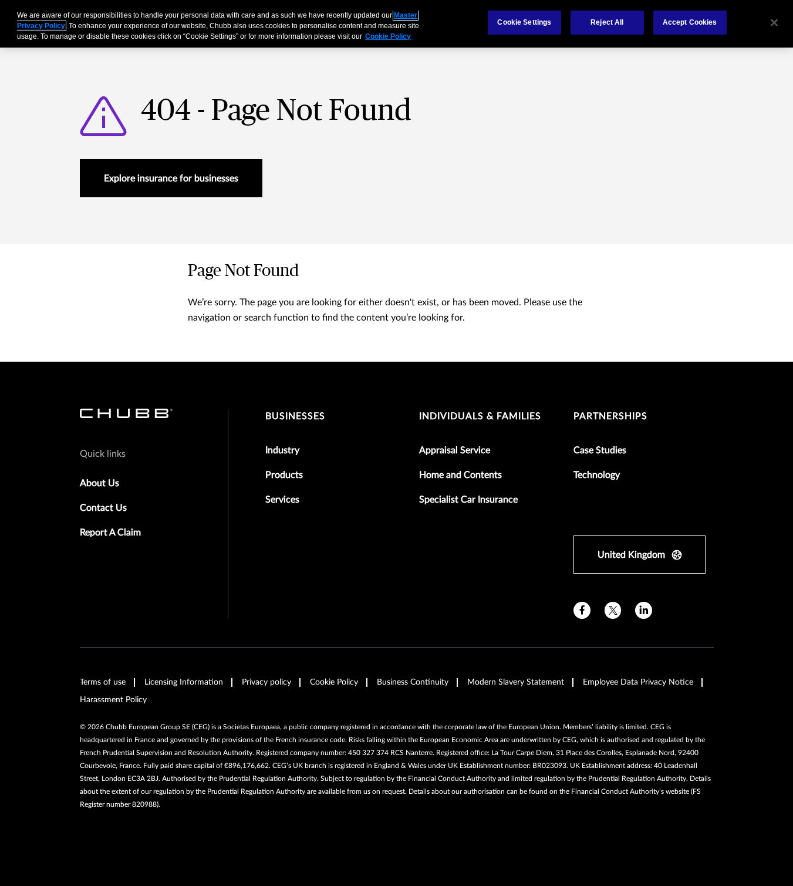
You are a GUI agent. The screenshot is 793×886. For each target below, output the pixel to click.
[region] (396, 24)
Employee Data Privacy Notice (638, 682)
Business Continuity (412, 682)
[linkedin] (643, 610)
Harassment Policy (113, 700)
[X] (613, 610)
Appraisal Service (454, 450)
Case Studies (599, 450)
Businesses (295, 416)
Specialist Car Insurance (468, 499)
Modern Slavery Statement (515, 682)
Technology (596, 475)
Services (282, 499)
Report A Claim (110, 532)
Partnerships (610, 416)
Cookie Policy (334, 682)
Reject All (606, 22)
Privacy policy (266, 682)
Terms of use (103, 682)
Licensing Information (183, 682)
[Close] (774, 22)
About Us (99, 483)
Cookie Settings (524, 22)
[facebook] (581, 610)
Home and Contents (460, 475)
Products (284, 475)
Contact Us (103, 508)
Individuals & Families (480, 416)
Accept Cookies (690, 22)
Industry (282, 450)
